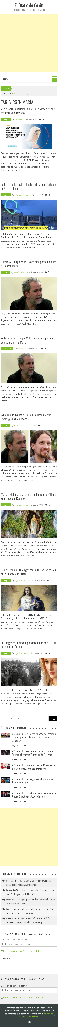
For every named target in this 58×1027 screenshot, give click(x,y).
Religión (5, 119)
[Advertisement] (29, 43)
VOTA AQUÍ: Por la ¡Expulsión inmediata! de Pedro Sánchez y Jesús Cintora (34, 794)
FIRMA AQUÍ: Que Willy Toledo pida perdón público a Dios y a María (28, 263)
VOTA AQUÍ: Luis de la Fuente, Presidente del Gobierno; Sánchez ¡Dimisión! (33, 766)
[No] (54, 1015)
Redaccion (18, 119)
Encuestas (7, 348)
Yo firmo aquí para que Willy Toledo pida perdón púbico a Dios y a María (27, 340)
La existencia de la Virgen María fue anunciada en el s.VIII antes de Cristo (28, 571)
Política (5, 272)
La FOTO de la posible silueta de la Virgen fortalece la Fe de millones (29, 186)
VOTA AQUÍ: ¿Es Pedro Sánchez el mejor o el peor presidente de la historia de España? (34, 737)
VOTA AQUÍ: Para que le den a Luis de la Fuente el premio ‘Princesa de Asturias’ (32, 752)
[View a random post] (4, 79)
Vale (29, 1021)
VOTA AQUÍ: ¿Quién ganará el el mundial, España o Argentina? (33, 780)
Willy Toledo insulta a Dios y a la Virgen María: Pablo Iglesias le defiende (26, 417)
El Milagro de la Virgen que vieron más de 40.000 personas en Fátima (28, 644)
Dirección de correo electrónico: (15, 939)
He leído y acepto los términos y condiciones (23, 951)
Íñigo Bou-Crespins (21, 195)
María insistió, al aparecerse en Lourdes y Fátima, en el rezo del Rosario (28, 496)
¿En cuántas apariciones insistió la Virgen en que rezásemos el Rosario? (28, 110)
